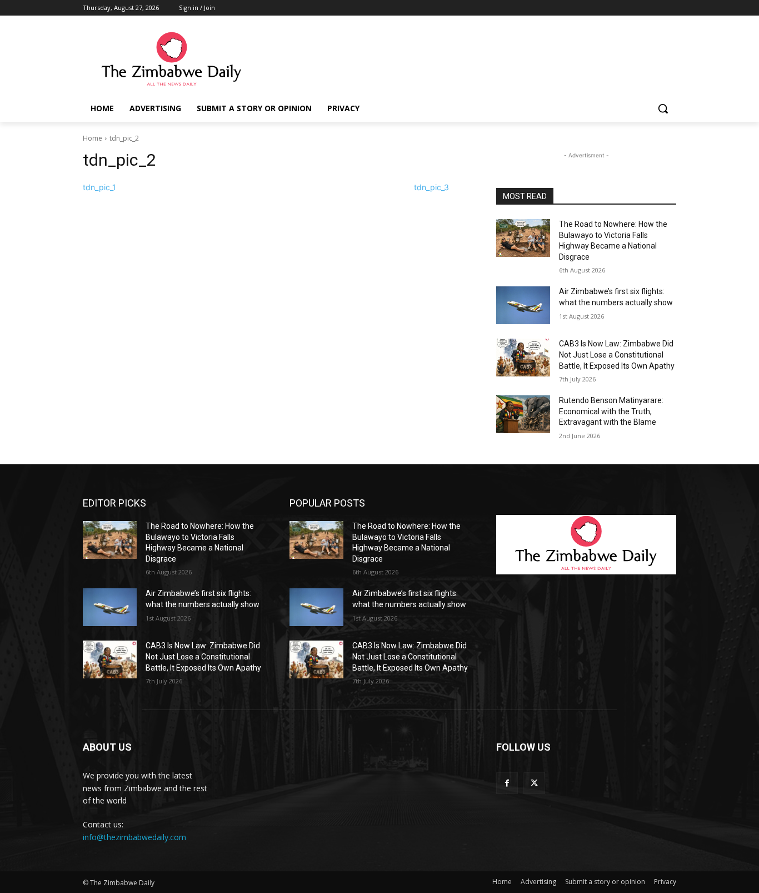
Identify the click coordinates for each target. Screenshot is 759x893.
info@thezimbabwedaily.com (134, 837)
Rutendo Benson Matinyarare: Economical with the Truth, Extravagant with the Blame (611, 411)
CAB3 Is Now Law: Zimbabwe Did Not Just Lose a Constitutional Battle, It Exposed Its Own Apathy (617, 354)
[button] (663, 108)
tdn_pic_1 (99, 187)
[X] (534, 783)
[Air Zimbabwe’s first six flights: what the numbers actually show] (523, 305)
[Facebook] (507, 783)
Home (92, 138)
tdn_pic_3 (431, 187)
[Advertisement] (463, 59)
